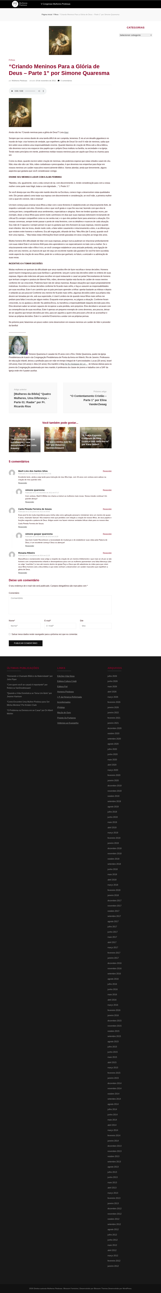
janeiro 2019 (113, 843)
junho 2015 (113, 1052)
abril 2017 (112, 942)
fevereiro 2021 (114, 718)
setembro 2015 (114, 1036)
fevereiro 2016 (114, 1010)
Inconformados (63, 702)
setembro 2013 (114, 1162)
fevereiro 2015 (114, 1073)
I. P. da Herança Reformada (69, 697)
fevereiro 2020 (114, 775)
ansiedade (86, 429)
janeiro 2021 (113, 723)
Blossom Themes (101, 1288)
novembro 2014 (115, 1088)
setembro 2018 (114, 864)
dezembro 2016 (115, 963)
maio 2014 (112, 1120)
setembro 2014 (114, 1099)
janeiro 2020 (113, 780)
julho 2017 (112, 927)
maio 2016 (112, 994)
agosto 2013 (113, 1167)
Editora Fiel (62, 686)
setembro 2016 (114, 974)
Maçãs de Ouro (64, 713)
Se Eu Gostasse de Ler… (76, 364)
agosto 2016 (113, 979)
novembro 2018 (115, 853)
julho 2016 (112, 984)
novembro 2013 (115, 1151)
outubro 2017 (113, 911)
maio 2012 (112, 1245)
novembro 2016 (115, 968)
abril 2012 (112, 1250)
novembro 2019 (115, 791)
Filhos (12, 60)
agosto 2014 (113, 1104)
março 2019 (113, 833)
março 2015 (113, 1068)
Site (81, 621)
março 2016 (113, 1005)
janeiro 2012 (113, 1266)
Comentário (14, 593)
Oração (55, 439)
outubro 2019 (113, 796)
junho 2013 (113, 1177)
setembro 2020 (114, 739)
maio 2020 (112, 760)
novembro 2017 (115, 906)
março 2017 (113, 947)
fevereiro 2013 (114, 1198)
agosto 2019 (113, 807)
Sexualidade (22, 436)
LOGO (22, 4)
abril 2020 (112, 765)
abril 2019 (112, 827)
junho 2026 (113, 681)
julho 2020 (112, 749)
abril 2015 (112, 1062)
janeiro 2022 (113, 713)
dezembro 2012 (115, 1208)
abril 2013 (112, 1188)
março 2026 (113, 697)
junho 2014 (113, 1115)
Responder (107, 471)
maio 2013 (112, 1182)
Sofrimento (102, 429)
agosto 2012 (113, 1229)
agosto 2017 (113, 921)
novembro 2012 (115, 1214)
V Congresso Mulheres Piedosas (55, 4)
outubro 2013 (113, 1156)
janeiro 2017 (113, 958)
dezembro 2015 (115, 1021)
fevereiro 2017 (114, 953)
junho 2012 (113, 1240)
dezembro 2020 (115, 728)
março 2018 (113, 885)
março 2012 (113, 1256)
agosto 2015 (113, 1041)
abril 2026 (112, 692)
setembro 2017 (114, 916)
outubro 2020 (113, 733)
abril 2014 (112, 1125)
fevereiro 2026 (114, 702)
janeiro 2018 (113, 895)
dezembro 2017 (115, 901)
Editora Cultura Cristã (66, 681)
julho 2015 (112, 1047)
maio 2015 (112, 1057)
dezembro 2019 (115, 786)
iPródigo (61, 707)
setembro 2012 (114, 1224)
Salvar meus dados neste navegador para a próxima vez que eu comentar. (45, 634)
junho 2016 (113, 989)
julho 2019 (112, 812)
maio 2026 (112, 686)
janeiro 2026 (113, 707)
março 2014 (113, 1130)
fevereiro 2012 (114, 1261)
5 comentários (66, 81)
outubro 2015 (113, 1031)
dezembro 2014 (115, 1083)
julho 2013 (112, 1172)
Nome (12, 621)
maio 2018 (112, 874)
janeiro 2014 (113, 1141)
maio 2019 (112, 822)
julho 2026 (112, 676)
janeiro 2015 (113, 1078)
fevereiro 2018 (114, 890)
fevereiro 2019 (114, 838)
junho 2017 (113, 932)
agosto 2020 (113, 744)
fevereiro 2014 (114, 1135)
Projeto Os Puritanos (66, 718)
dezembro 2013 (115, 1146)
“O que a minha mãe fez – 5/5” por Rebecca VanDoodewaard (60, 445)
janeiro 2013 (113, 1203)
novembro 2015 (115, 1026)
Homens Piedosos (65, 692)
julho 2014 (112, 1109)
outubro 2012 (113, 1219)
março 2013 (113, 1193)
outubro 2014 (113, 1094)
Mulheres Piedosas (19, 81)
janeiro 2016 (113, 1015)
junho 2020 (113, 754)
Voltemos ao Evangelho (67, 723)
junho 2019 (113, 817)
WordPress (127, 1288)
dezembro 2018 (115, 848)
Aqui (66, 132)
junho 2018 (113, 869)
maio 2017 (112, 937)
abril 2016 (112, 1000)
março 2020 (113, 770)
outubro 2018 (113, 859)
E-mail (47, 621)
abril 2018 (112, 880)
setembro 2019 (114, 801)
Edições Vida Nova (65, 676)
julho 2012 (112, 1235)
